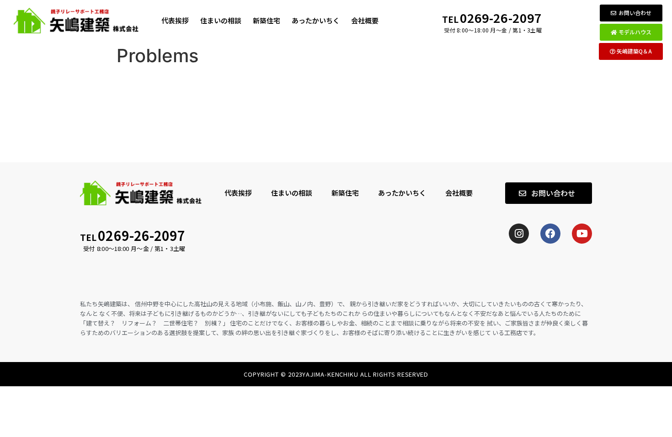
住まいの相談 (220, 20)
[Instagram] (519, 234)
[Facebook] (550, 234)
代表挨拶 (175, 20)
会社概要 (365, 20)
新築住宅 (266, 20)
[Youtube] (582, 234)
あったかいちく (316, 20)
